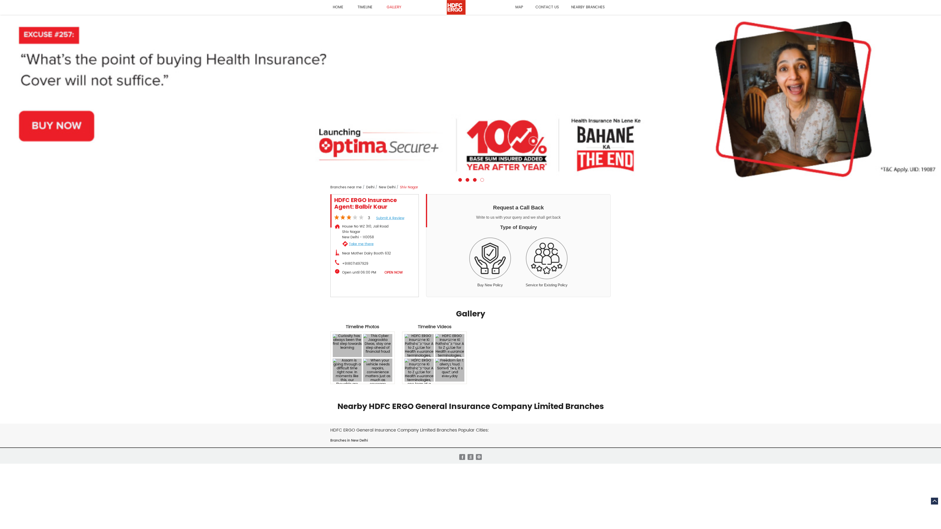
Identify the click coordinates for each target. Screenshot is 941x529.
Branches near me (346, 187)
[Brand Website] (479, 457)
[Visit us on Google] (470, 457)
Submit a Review (390, 218)
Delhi (370, 187)
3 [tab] (474, 179)
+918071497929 (355, 263)
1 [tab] (459, 179)
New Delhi (387, 187)
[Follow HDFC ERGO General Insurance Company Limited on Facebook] (462, 457)
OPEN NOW (393, 272)
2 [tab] (467, 179)
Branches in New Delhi (349, 440)
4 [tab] (481, 179)
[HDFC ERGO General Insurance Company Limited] (456, 7)
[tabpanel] (470, 98)
